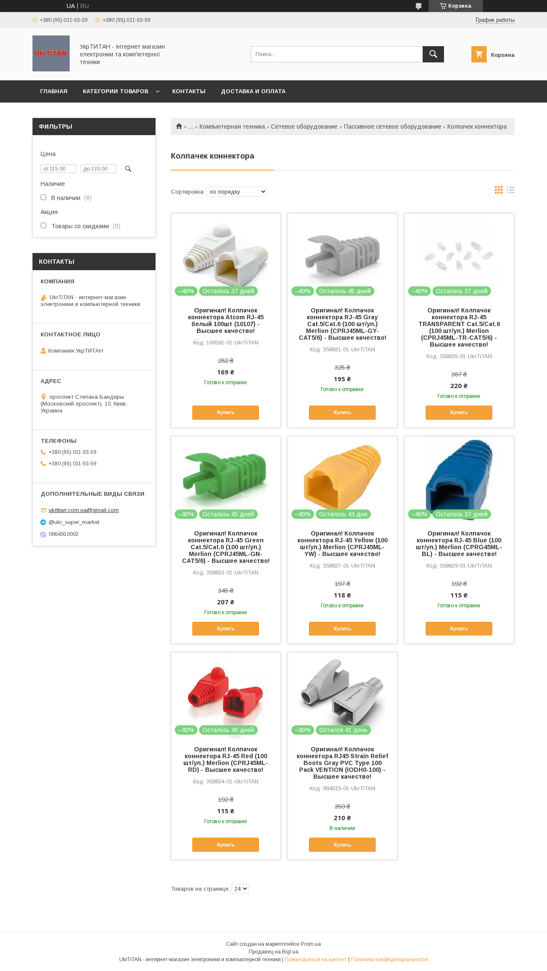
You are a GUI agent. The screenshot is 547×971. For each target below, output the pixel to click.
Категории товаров (115, 91)
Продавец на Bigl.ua (273, 952)
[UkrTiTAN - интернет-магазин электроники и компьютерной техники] (51, 69)
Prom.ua (311, 944)
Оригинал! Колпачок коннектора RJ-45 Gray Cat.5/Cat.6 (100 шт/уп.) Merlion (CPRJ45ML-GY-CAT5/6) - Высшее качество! (342, 324)
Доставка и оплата (253, 91)
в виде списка (511, 192)
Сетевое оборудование (304, 126)
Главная (54, 91)
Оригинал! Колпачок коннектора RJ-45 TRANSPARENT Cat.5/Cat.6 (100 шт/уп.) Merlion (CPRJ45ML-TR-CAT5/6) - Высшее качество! (459, 327)
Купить (226, 412)
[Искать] (433, 54)
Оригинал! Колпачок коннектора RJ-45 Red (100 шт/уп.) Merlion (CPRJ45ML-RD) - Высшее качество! (225, 759)
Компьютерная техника (232, 126)
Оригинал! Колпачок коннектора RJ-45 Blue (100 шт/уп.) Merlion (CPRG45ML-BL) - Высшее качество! (459, 543)
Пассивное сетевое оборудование (392, 126)
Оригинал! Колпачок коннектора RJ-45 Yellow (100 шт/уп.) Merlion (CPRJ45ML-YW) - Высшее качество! (342, 543)
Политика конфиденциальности (389, 959)
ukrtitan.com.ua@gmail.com (84, 510)
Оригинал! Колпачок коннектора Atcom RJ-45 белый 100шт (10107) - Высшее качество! (226, 320)
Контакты (189, 91)
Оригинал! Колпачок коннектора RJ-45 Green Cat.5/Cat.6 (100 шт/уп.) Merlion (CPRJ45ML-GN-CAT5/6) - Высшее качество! (226, 547)
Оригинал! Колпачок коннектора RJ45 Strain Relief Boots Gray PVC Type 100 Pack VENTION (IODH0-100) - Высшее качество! (342, 763)
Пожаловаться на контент (316, 959)
